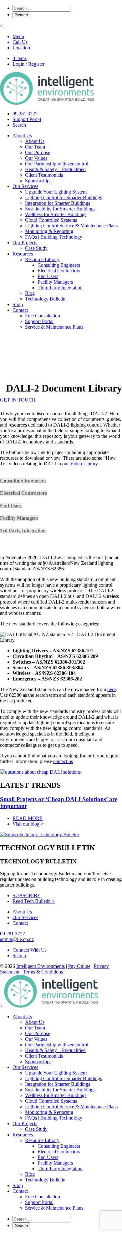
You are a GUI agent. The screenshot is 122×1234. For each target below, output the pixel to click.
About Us (22, 135)
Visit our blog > (28, 824)
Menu (18, 36)
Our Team (35, 146)
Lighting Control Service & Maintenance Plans (71, 225)
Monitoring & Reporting (49, 231)
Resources (23, 253)
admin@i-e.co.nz (17, 939)
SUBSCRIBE (26, 895)
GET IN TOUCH (18, 399)
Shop (18, 304)
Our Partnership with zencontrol (56, 163)
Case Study (36, 248)
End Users (48, 276)
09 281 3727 (25, 113)
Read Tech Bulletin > (34, 901)
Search (19, 125)
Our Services (25, 186)
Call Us (20, 42)
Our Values (36, 158)
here (111, 689)
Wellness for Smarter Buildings (55, 214)
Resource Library (42, 259)
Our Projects (25, 242)
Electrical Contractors (59, 270)
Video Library (84, 463)
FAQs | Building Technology (53, 237)
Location (21, 47)
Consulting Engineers (59, 265)
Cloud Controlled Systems (51, 220)
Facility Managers (55, 282)
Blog (30, 293)
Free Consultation (42, 315)
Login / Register (28, 64)
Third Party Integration (60, 287)
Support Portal (27, 119)
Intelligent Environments (40, 966)
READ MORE (28, 818)
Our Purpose (37, 152)
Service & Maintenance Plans (54, 327)
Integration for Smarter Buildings (57, 203)
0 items (20, 58)
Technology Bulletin (45, 298)
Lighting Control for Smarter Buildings (63, 197)
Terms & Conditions (43, 971)
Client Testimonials (44, 175)
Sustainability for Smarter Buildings (60, 208)
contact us (63, 761)
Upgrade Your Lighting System (56, 192)
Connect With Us (30, 950)
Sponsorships (38, 180)
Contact (20, 310)
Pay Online (79, 966)
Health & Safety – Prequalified (55, 169)
